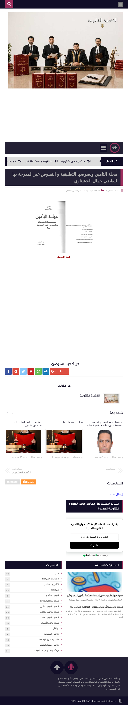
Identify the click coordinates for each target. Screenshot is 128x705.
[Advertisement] (64, 115)
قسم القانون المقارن (49, 606)
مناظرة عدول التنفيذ (49, 645)
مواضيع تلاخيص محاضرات (46, 650)
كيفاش (55, 628)
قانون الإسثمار (52, 595)
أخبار (57, 573)
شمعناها (55, 589)
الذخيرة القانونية (85, 701)
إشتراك (94, 545)
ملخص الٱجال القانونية (84, 161)
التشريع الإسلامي (51, 584)
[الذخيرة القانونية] (65, 50)
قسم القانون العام (50, 617)
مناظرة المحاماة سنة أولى (49, 161)
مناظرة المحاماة (51, 634)
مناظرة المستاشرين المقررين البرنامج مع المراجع (96, 607)
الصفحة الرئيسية (93, 190)
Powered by (102, 555)
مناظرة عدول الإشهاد (48, 639)
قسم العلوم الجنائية (49, 600)
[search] (9, 4)
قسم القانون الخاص (49, 612)
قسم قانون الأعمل (50, 623)
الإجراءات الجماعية (50, 578)
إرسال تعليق (116, 494)
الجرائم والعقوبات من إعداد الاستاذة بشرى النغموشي (95, 595)
